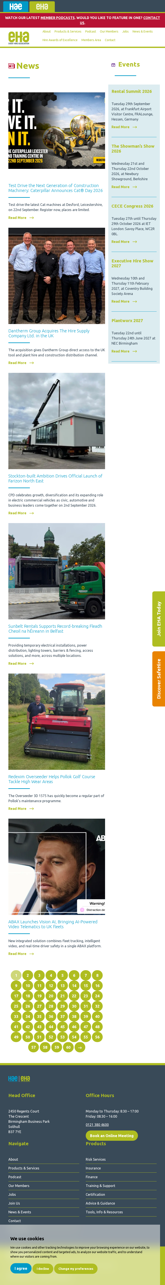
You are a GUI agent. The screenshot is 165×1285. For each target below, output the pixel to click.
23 (86, 996)
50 (28, 1037)
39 (86, 1016)
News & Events (143, 31)
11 (39, 985)
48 (97, 1027)
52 (51, 1037)
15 (86, 985)
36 (51, 1016)
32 (97, 1006)
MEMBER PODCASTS (58, 18)
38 (74, 1016)
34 (28, 1016)
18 (28, 996)
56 (97, 1037)
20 (51, 996)
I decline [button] (43, 1268)
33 (16, 1016)
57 (33, 1047)
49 (16, 1037)
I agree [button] (21, 1268)
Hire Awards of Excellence (60, 40)
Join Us (14, 1203)
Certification (95, 1194)
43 (39, 1027)
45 (62, 1027)
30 (74, 1006)
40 (97, 1016)
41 (16, 1027)
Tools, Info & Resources (104, 1212)
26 (28, 1006)
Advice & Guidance (100, 1203)
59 (57, 1047)
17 (16, 996)
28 (51, 1006)
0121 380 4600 (97, 1125)
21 (62, 996)
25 (16, 1006)
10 (28, 985)
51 (39, 1037)
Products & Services (68, 31)
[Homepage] (18, 37)
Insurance (93, 1168)
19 (39, 996)
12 (51, 985)
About (47, 31)
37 (62, 1016)
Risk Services (96, 1159)
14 (74, 985)
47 (86, 1027)
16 (97, 985)
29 (62, 1006)
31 (86, 1006)
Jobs (125, 31)
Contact (110, 40)
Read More (17, 218)
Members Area (91, 40)
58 (45, 1047)
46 (74, 1027)
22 (74, 996)
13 (62, 985)
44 (51, 1027)
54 (74, 1037)
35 (39, 1016)
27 (39, 1006)
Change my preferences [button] (75, 1268)
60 (68, 1047)
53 (62, 1037)
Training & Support (100, 1186)
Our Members (109, 31)
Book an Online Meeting (112, 1135)
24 (97, 996)
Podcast (90, 31)
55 (86, 1037)
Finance (92, 1177)
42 (28, 1027)
